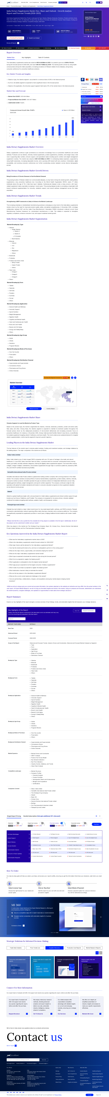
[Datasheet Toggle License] (17, 823)
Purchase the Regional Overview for (55, 377)
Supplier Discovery (54, 948)
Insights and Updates (72, 1082)
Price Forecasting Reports (84, 1074)
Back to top (3, 1091)
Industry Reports (83, 1071)
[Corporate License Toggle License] (84, 823)
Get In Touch (10, 1045)
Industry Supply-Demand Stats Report (97, 1087)
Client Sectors (43, 2)
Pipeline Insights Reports (97, 1076)
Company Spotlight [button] (52, 2)
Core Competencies (34, 2)
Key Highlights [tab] (26, 57)
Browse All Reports (11, 43)
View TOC (77, 610)
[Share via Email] (99, 36)
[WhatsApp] (93, 36)
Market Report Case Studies (88, 106)
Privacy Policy (59, 1076)
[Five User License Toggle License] (62, 823)
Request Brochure (14, 1014)
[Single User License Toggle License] (41, 823)
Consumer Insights (43, 1063)
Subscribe (44, 1059)
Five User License (86, 91)
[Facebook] (88, 36)
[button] (83, 2)
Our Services (62, 1014)
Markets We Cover (87, 1014)
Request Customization (88, 610)
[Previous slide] (97, 952)
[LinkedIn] (91, 36)
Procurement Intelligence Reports (85, 1084)
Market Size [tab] (10, 57)
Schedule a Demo (16, 925)
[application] (42, 127)
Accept (89, 1094)
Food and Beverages (16, 6)
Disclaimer (58, 1073)
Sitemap (57, 1071)
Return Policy (58, 1082)
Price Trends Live (35, 948)
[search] (90, 2)
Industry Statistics (20, 1063)
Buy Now (84, 96)
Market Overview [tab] (34, 408)
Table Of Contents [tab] (43, 57)
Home (8, 6)
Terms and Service (60, 1079)
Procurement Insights (31, 1063)
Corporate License (86, 93)
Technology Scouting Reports (97, 1083)
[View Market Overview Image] (75, 377)
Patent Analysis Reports (97, 1073)
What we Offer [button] (24, 2)
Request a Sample (86, 110)
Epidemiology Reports (97, 1079)
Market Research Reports (93, 948)
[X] (96, 36)
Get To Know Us (38, 1014)
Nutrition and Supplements (29, 6)
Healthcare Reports (96, 1071)
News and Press (71, 1079)
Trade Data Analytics (16, 948)
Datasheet (84, 87)
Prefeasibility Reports (85, 1077)
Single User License (86, 89)
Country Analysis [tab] (51, 408)
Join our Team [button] (62, 2)
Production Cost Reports (74, 948)
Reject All (98, 1094)
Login (98, 2)
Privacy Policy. (58, 1094)
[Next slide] (100, 952)
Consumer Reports (84, 1080)
